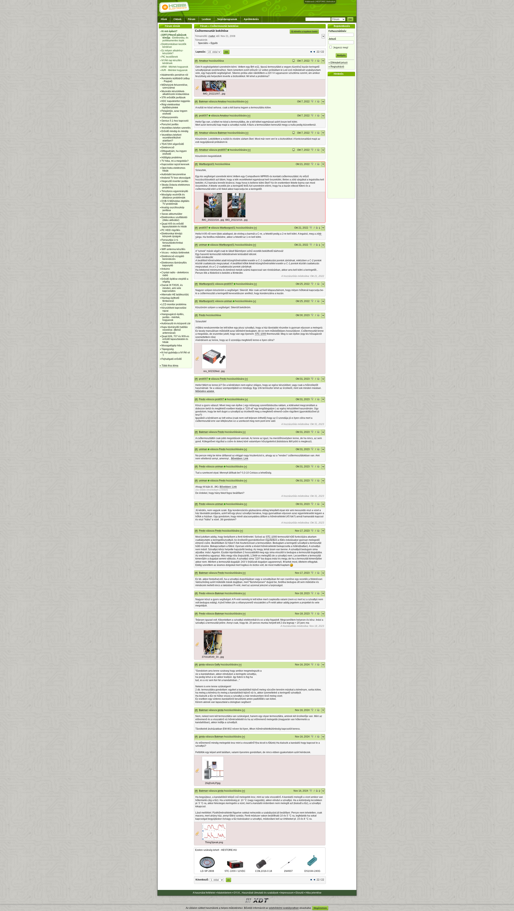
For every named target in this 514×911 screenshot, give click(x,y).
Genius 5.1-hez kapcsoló (175, 120)
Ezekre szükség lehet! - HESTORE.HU (216, 850)
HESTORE (320, 2)
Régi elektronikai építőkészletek (170, 106)
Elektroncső (167, 147)
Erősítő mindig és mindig (174, 131)
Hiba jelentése (313, 892)
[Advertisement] (342, 137)
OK (350, 19)
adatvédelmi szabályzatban (284, 908)
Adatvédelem (224, 892)
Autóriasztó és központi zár (176, 323)
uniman (203, 244)
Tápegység (167, 349)
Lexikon (206, 19)
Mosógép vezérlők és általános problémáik (173, 196)
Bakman (203, 101)
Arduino (165, 268)
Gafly (217, 664)
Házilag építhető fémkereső (170, 299)
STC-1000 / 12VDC (235, 871)
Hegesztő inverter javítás (174, 181)
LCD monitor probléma (173, 304)
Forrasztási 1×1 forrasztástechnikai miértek (172, 243)
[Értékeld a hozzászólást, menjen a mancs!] (312, 61)
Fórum (191, 19)
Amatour (203, 60)
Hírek (164, 19)
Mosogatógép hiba (171, 345)
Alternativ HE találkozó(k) (175, 294)
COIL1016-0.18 (263, 871)
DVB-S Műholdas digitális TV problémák (175, 202)
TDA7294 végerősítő (172, 144)
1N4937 (288, 871)
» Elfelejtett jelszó (338, 62)
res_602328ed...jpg (214, 371)
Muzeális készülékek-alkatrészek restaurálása (175, 93)
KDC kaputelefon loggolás (175, 101)
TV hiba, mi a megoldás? (175, 161)
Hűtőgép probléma (171, 157)
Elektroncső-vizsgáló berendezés (172, 257)
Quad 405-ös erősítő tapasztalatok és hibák (174, 225)
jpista (202, 664)
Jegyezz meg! (340, 47)
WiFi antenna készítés (173, 249)
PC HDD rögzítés (170, 230)
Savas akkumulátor (171, 213)
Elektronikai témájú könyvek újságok (171, 235)
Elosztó (300, 892)
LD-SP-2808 (207, 871)
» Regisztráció (336, 66)
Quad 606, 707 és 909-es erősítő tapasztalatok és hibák (175, 339)
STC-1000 (260, 333)
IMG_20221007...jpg (214, 93)
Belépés (341, 55)
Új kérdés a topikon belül (304, 31)
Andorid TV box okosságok (176, 177)
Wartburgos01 (206, 164)
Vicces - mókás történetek (175, 252)
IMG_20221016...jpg (213, 220)
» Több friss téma (169, 365)
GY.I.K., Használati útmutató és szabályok (256, 892)
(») (246, 101)
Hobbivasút (309, 2)
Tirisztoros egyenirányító (174, 191)
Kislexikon (331, 2)
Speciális (203, 43)
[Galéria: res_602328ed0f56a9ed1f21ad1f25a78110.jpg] (214, 368)
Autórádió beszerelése (173, 174)
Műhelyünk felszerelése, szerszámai (174, 86)
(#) (196, 60)
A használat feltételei (204, 892)
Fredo (202, 315)
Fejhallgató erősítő (171, 359)
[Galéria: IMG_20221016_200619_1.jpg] (213, 216)
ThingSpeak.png (214, 842)
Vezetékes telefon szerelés (176, 127)
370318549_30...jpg (213, 657)
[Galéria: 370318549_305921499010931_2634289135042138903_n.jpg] (213, 653)
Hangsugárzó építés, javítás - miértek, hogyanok (172, 317)
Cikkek (177, 19)
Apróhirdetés (251, 19)
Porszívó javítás (169, 124)
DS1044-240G (312, 871)
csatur (211, 36)
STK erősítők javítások (173, 97)
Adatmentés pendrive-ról (174, 74)
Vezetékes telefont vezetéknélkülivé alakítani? (171, 137)
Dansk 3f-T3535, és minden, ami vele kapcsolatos (172, 288)
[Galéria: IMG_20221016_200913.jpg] (236, 216)
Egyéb (214, 43)
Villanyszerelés (169, 117)
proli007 (203, 115)
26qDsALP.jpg (212, 783)
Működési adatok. (205, 391)
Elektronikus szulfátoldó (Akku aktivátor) (174, 219)
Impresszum (287, 892)
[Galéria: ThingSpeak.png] (214, 839)
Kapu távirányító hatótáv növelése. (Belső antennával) (174, 330)
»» (228, 880)
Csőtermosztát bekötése (211, 30)
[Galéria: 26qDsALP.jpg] (213, 780)
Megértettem (320, 908)
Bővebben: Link (239, 458)
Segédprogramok (227, 19)
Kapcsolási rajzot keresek (175, 164)
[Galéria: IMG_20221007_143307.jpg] (214, 90)
